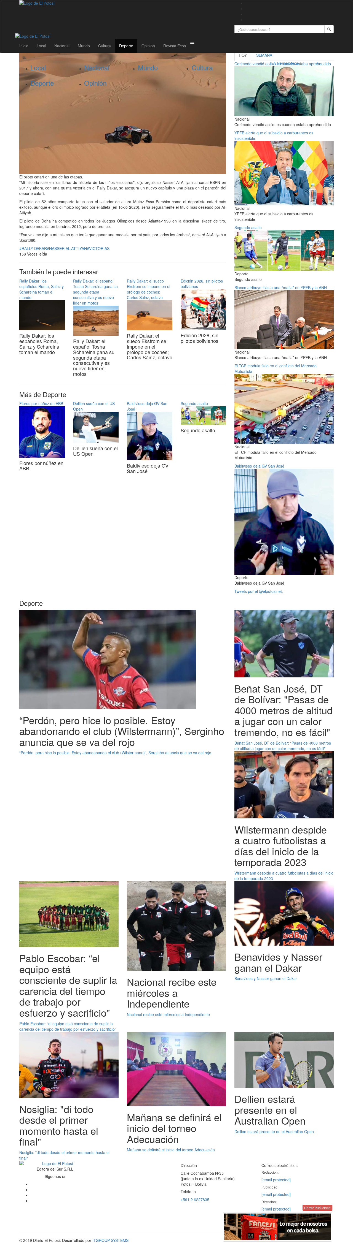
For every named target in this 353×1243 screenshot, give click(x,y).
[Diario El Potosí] (122, 3)
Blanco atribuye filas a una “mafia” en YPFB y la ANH (280, 287)
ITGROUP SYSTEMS (110, 1240)
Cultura (104, 45)
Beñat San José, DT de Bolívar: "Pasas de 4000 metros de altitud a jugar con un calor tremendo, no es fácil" (282, 745)
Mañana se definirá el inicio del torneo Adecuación (171, 1149)
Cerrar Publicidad (317, 1207)
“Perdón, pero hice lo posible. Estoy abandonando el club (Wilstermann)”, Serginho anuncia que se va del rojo (115, 752)
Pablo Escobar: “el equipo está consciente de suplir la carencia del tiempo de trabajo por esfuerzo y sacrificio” (67, 1026)
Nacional (61, 45)
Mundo (84, 45)
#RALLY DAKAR (33, 248)
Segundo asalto (194, 403)
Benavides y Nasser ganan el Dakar (265, 978)
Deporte (126, 45)
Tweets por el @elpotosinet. (258, 591)
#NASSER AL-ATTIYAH (67, 248)
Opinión (148, 45)
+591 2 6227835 (195, 1199)
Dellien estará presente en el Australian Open (274, 1131)
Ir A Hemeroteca (284, 63)
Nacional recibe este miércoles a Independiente (168, 1014)
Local (41, 45)
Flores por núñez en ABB (41, 403)
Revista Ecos (174, 45)
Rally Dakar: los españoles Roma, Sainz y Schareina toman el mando (41, 289)
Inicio (23, 45)
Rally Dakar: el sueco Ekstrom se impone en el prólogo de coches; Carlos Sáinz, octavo (148, 289)
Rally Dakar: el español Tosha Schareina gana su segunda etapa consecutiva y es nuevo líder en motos (95, 292)
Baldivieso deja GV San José (259, 466)
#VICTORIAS (98, 248)
